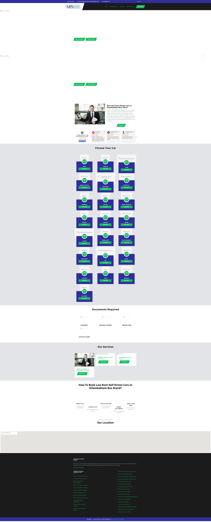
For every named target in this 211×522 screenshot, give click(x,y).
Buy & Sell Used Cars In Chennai (124, 511)
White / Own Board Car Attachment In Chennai (127, 506)
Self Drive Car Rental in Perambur (80, 490)
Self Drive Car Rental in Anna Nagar (80, 485)
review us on (81, 141)
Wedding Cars (130, 6)
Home (106, 6)
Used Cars (121, 6)
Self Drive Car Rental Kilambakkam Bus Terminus (128, 496)
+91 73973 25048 (80, 467)
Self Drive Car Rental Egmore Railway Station (127, 479)
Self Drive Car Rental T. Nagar (124, 489)
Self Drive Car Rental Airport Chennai (125, 486)
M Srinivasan (97, 131)
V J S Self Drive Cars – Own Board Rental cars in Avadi (82, 136)
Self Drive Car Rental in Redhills (79, 495)
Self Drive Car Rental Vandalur (124, 494)
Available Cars (113, 6)
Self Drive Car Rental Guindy (123, 504)
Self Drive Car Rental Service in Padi (125, 474)
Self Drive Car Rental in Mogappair (80, 478)
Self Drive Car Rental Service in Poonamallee (127, 471)
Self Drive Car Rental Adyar (123, 501)
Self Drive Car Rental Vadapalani (124, 491)
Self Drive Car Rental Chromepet (124, 481)
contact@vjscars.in (106, 1)
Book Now (84, 168)
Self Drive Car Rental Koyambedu (124, 484)
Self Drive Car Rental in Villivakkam (80, 487)
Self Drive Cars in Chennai (117, 519)
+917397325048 (70, 1)
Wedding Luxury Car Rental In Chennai (125, 509)
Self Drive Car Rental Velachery (124, 499)
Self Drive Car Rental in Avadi (79, 492)
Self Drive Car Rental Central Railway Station (127, 476)
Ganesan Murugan (129, 131)
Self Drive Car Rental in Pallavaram (80, 497)
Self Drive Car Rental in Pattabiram (80, 476)
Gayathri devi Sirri (113, 131)
